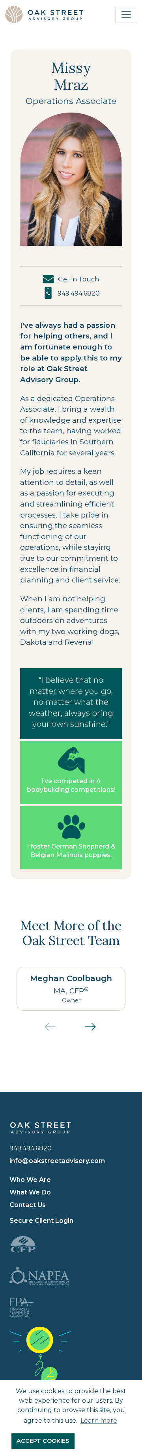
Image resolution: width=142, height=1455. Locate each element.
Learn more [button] (98, 1420)
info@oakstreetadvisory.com (57, 1161)
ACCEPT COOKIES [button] (43, 1440)
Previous (57, 1030)
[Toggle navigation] (126, 14)
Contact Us (27, 1205)
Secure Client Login (41, 1220)
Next (97, 1030)
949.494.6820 (79, 293)
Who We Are (30, 1179)
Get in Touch (78, 279)
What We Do (30, 1192)
